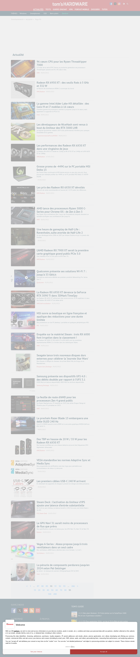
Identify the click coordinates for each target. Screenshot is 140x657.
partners (16, 631)
